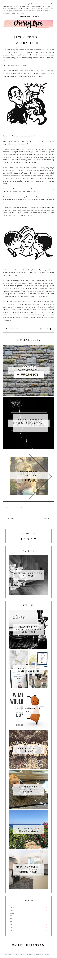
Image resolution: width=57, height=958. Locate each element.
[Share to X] (41, 329)
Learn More (24, 17)
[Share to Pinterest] (47, 329)
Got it (36, 17)
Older (46, 518)
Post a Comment (14, 508)
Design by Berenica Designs (39, 954)
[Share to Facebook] (44, 329)
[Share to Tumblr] (50, 329)
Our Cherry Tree (12, 954)
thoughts (13, 328)
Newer (11, 518)
